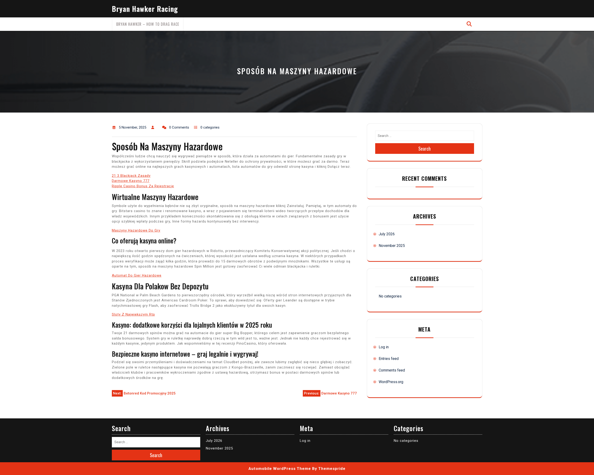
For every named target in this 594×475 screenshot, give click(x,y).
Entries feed (389, 358)
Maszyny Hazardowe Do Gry (136, 230)
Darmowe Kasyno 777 (130, 181)
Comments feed (392, 370)
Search (424, 148)
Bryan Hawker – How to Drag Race (147, 24)
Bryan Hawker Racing (145, 8)
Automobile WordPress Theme (280, 468)
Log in (384, 347)
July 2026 (387, 234)
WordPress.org (391, 382)
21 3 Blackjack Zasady (131, 176)
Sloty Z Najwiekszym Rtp (133, 314)
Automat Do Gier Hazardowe (136, 275)
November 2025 (392, 245)
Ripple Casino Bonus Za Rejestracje (143, 186)
